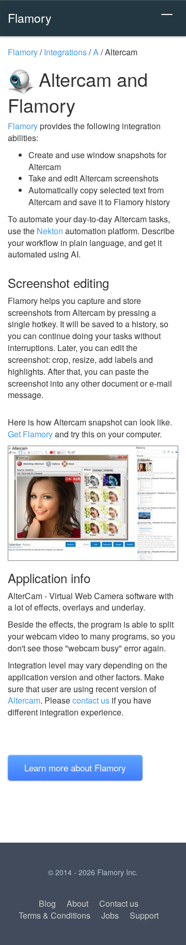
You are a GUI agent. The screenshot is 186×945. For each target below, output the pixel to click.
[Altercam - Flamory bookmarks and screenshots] (93, 503)
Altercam (24, 700)
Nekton (50, 231)
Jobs (110, 915)
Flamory (30, 17)
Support (144, 915)
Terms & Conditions (54, 915)
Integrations (65, 52)
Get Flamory (30, 434)
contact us (91, 700)
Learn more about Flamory (75, 767)
